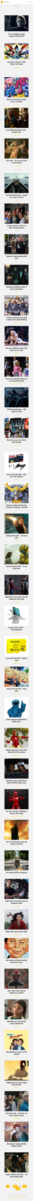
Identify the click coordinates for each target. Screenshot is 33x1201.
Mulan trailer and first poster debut (16, 931)
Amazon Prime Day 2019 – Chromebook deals (16, 628)
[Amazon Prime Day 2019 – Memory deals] (16, 646)
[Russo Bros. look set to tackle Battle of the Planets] (16, 51)
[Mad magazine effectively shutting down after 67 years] (16, 948)
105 (25, 1186)
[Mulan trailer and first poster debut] (16, 920)
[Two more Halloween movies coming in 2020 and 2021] (16, 23)
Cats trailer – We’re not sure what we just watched (16, 161)
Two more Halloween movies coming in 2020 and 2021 (16, 35)
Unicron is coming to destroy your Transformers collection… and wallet (17, 506)
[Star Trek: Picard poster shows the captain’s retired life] (16, 830)
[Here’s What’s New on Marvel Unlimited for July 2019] (16, 979)
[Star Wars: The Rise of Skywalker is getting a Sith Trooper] (16, 799)
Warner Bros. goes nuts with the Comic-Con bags (16, 441)
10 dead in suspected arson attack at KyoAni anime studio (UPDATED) (16, 318)
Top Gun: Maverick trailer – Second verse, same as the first (16, 196)
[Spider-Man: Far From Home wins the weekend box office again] (16, 585)
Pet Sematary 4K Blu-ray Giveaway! (16, 872)
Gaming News (16, 663)
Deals (8, 454)
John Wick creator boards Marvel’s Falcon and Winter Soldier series (16, 781)
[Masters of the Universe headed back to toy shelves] (16, 87)
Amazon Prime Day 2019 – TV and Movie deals (16, 567)
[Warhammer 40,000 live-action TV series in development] (16, 275)
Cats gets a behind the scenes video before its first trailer (16, 349)
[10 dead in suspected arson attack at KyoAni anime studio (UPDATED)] (16, 305)
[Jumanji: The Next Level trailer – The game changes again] (16, 1162)
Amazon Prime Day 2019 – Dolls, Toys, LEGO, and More (16, 475)
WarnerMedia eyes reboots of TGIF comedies (16, 1053)
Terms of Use (13, 1198)
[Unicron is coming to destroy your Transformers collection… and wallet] (16, 493)
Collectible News (17, 445)
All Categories (19, 1198)
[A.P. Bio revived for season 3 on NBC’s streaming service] (16, 214)
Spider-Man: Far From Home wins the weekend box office (16, 902)
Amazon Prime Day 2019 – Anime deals (16, 690)
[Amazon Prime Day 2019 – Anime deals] (16, 677)
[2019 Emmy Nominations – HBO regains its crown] (16, 397)
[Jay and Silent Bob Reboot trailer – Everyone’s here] (16, 118)
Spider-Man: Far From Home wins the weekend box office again (16, 598)
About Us (12, 1196)
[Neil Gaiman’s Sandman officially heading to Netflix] (16, 1132)
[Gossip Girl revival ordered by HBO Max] (16, 244)
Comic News (16, 965)
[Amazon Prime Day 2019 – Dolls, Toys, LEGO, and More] (16, 462)
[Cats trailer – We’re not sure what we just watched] (16, 148)
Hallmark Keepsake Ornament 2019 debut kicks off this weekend (16, 751)
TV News (16, 230)
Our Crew (7, 1196)
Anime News (16, 322)
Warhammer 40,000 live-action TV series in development (16, 288)
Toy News (16, 104)
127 (18, 1188)
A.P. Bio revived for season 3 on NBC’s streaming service (16, 226)
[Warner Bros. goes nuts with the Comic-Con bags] (16, 428)
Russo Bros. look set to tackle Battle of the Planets (16, 63)
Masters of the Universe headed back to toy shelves (16, 100)
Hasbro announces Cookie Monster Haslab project (16, 720)
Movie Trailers (16, 135)
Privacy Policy (24, 1196)
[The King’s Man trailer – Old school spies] (16, 524)
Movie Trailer (10, 110)
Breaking (9, 389)
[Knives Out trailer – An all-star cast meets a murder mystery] (16, 1101)
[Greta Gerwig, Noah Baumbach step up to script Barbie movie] (16, 367)
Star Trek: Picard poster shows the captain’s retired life (16, 843)
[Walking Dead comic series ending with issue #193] (16, 1071)
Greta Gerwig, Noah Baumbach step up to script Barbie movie (16, 379)
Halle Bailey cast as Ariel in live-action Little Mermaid (16, 1022)
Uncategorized (16, 1118)
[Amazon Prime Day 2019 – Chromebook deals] (16, 615)
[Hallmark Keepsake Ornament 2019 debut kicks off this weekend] (16, 738)
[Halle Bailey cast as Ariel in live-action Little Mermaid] (16, 1009)
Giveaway (9, 852)
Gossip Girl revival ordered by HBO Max (16, 257)
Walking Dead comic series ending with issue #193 (16, 1083)
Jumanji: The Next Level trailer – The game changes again (16, 1175)
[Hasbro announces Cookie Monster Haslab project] (16, 707)
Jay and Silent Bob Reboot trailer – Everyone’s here (16, 131)
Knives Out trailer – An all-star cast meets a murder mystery (16, 1114)
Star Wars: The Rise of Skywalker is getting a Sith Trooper (16, 812)
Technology (16, 632)
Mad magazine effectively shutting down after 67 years (16, 961)
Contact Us (18, 1196)
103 (15, 1186)
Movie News (16, 39)
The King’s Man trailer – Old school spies (16, 536)
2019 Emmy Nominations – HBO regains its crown (16, 410)
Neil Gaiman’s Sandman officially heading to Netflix (16, 1145)
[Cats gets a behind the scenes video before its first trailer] (16, 336)
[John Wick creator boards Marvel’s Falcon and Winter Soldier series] (16, 769)
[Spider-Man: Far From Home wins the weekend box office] (16, 889)
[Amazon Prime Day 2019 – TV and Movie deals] (16, 554)
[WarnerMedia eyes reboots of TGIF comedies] (16, 1040)
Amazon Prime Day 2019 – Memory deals (16, 659)
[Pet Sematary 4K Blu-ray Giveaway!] (16, 860)
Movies (16, 571)
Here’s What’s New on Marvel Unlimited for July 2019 (16, 992)
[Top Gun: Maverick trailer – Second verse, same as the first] (16, 183)
